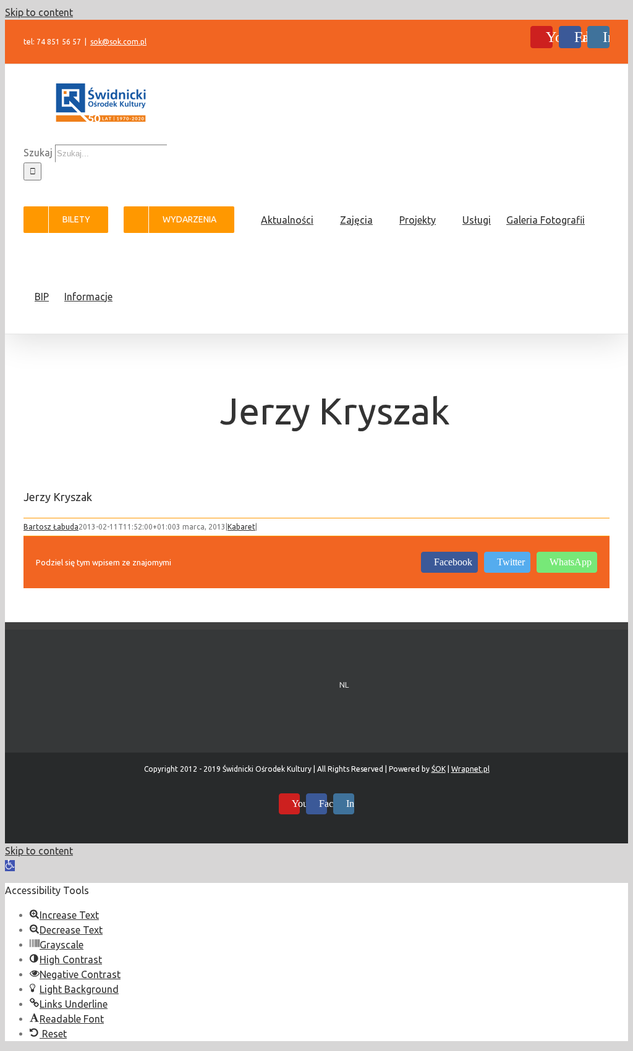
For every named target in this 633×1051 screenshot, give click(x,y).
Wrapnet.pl (470, 769)
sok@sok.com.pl (118, 42)
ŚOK (438, 769)
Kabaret (241, 527)
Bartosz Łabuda (51, 527)
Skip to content (39, 12)
